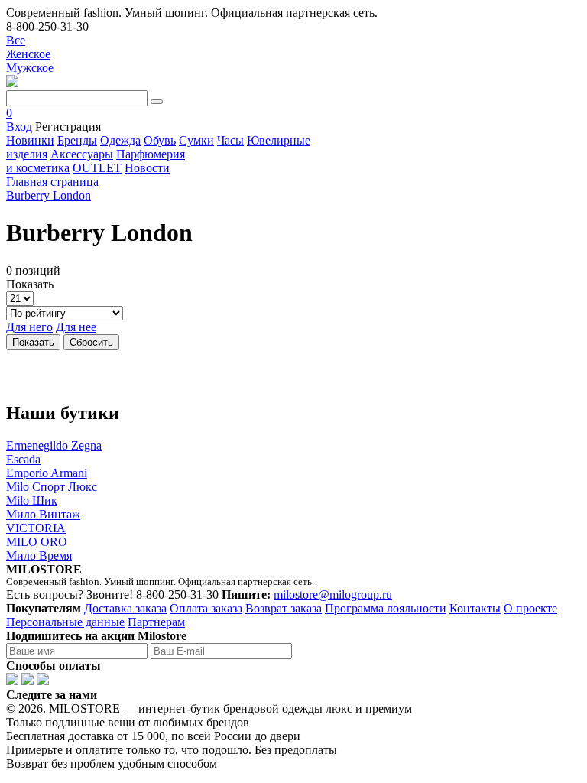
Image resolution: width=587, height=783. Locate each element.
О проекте (530, 608)
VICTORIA (36, 527)
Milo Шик (31, 500)
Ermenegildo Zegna (54, 445)
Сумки (196, 140)
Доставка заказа (125, 608)
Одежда (120, 140)
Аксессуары (81, 154)
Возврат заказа (283, 608)
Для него (29, 326)
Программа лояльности (385, 608)
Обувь (160, 140)
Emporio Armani (46, 472)
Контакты (475, 608)
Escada (23, 459)
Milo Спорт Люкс (51, 486)
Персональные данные (65, 622)
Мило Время (39, 555)
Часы (230, 140)
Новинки (30, 140)
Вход (19, 126)
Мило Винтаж (43, 514)
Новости (147, 167)
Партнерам (156, 622)
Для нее (76, 326)
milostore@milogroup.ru (333, 594)
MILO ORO (36, 541)
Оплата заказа (206, 608)
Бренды (77, 140)
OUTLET (97, 167)
